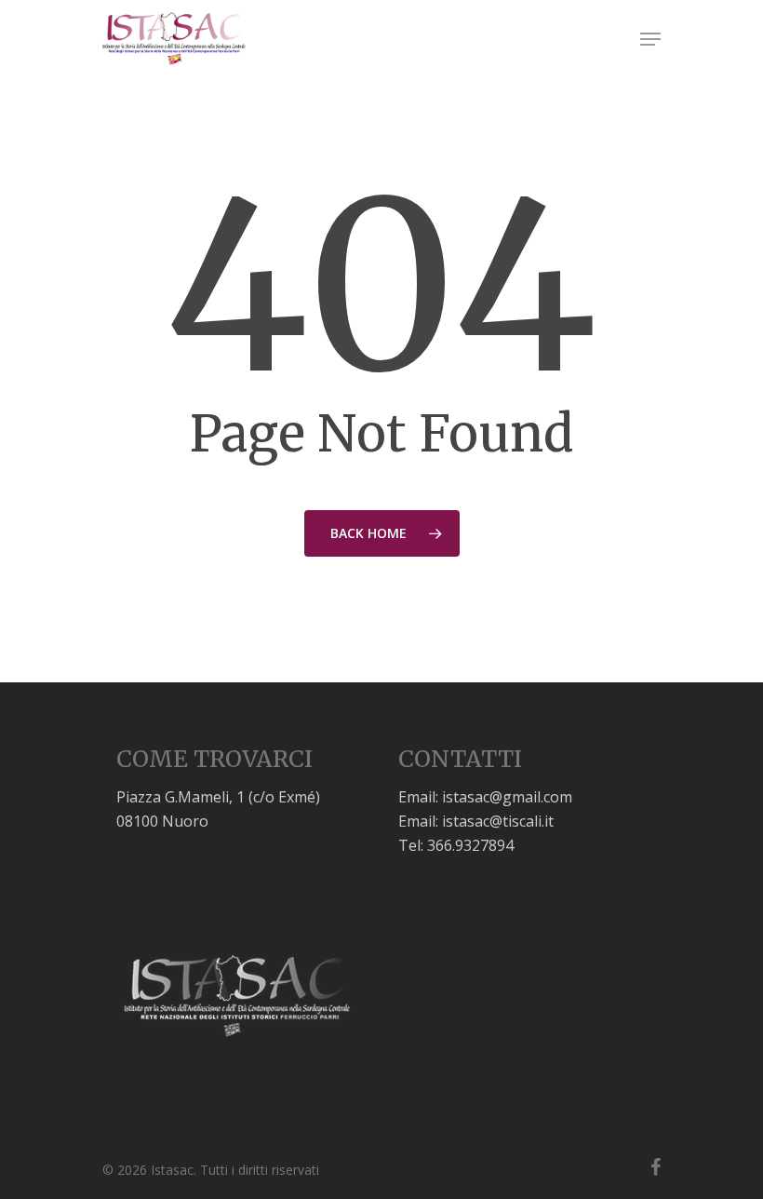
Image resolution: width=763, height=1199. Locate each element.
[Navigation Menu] (650, 39)
